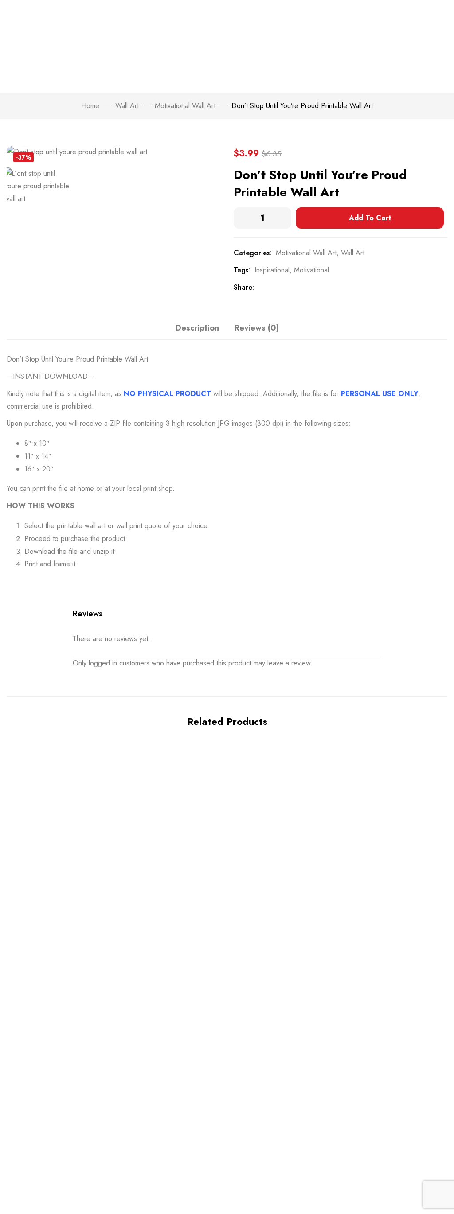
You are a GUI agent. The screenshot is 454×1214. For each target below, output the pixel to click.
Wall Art (127, 106)
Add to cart (370, 218)
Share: (244, 287)
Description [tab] (197, 328)
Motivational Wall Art (185, 106)
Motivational (311, 270)
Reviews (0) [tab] (257, 328)
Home (90, 106)
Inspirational (272, 270)
